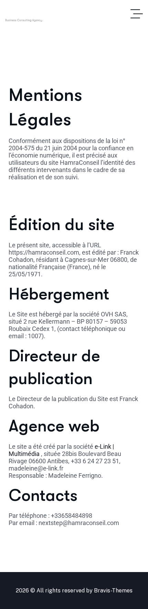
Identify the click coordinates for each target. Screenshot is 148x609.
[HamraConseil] (40, 14)
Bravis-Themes (113, 590)
